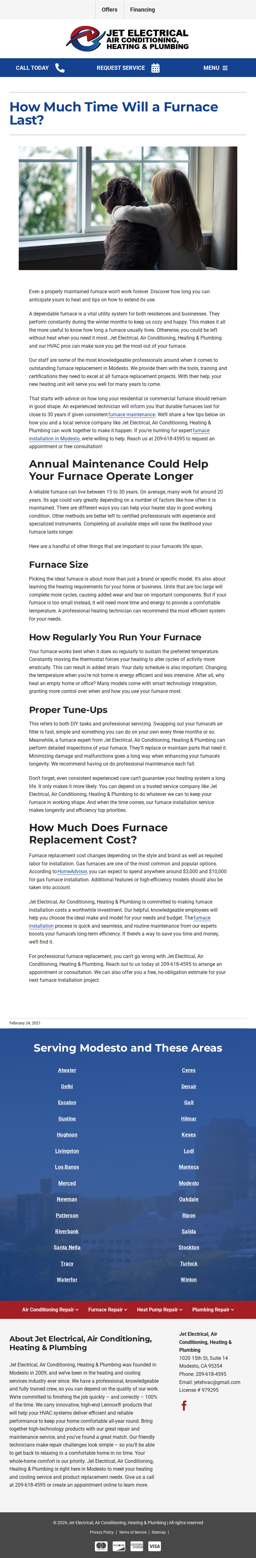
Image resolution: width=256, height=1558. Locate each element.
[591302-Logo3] (128, 28)
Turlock (189, 1264)
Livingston (67, 1151)
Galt (189, 1102)
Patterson (67, 1215)
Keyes (189, 1135)
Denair (188, 1086)
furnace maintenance (131, 415)
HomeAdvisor (72, 871)
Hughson (67, 1135)
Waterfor (67, 1280)
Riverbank (67, 1231)
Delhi (67, 1086)
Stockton (189, 1247)
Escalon (67, 1102)
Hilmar (188, 1119)
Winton (189, 1280)
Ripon (188, 1215)
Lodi (189, 1151)
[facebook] (184, 1406)
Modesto (189, 1183)
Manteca (189, 1167)
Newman (67, 1199)
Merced (67, 1183)
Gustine (67, 1119)
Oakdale (189, 1199)
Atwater (67, 1070)
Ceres (188, 1070)
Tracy (67, 1264)
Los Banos (67, 1167)
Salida (189, 1231)
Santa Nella (67, 1247)
